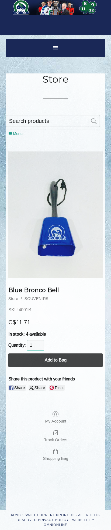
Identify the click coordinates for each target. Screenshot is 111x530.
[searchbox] (53, 121)
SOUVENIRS (36, 298)
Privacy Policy (53, 520)
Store (13, 298)
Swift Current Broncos (56, 13)
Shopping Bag (55, 458)
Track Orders (55, 439)
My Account (55, 421)
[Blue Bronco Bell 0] (55, 214)
